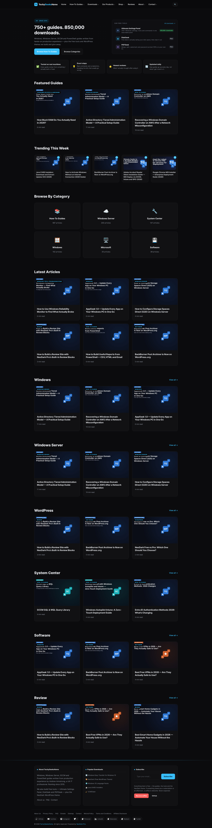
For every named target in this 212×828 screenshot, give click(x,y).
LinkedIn (99, 819)
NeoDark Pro (81, 824)
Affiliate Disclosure (120, 813)
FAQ (47, 800)
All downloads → (169, 23)
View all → (173, 380)
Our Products (108, 4)
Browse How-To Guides (47, 51)
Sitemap (71, 813)
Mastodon (112, 819)
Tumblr (137, 819)
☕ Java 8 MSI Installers (94, 787)
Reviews (131, 4)
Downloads (92, 4)
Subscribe (168, 776)
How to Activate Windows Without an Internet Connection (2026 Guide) (75, 174)
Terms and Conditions (103, 813)
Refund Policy (89, 813)
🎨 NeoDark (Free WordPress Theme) (99, 779)
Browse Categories (72, 51)
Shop (120, 4)
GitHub (154, 796)
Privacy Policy (48, 813)
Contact (152, 4)
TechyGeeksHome (48, 4)
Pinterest (86, 819)
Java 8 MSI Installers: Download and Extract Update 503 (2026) (45, 174)
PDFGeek (58, 792)
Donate (63, 813)
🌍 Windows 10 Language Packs (97, 783)
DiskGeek (46, 792)
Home (63, 4)
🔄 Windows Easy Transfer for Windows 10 (101, 775)
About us (40, 800)
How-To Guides (76, 4)
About (141, 4)
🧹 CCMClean (91, 792)
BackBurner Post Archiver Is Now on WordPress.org (105, 173)
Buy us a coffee (141, 796)
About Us (37, 813)
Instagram (65, 819)
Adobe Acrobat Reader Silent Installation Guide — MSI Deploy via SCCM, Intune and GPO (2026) (134, 175)
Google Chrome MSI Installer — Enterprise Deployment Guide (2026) (164, 174)
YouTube (51, 819)
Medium (125, 819)
